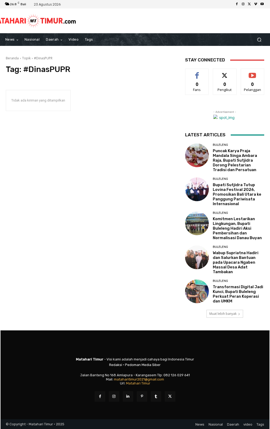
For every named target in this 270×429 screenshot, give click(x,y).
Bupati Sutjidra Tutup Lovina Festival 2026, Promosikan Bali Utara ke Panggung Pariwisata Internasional (237, 194)
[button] (259, 39)
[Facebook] (237, 4)
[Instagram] (243, 4)
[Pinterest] (142, 396)
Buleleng (220, 144)
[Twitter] (249, 4)
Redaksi (115, 365)
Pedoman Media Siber (143, 365)
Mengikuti (225, 73)
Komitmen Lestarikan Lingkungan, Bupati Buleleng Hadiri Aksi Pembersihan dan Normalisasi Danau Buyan (237, 228)
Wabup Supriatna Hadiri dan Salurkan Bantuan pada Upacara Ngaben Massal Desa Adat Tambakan (235, 262)
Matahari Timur (138, 383)
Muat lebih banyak (223, 313)
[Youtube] (262, 4)
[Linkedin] (128, 396)
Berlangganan (254, 73)
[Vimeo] (256, 4)
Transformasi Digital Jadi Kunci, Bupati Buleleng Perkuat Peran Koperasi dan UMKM (238, 294)
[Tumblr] (156, 396)
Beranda (12, 58)
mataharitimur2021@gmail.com (139, 379)
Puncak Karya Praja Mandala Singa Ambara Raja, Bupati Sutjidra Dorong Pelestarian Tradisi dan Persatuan (235, 160)
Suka (197, 73)
